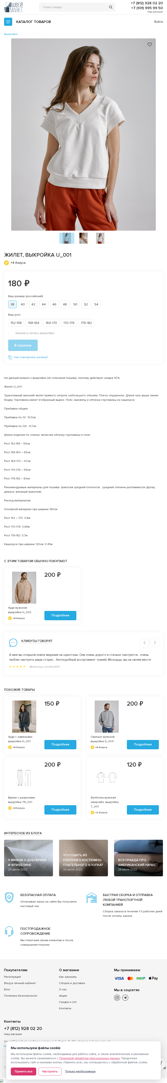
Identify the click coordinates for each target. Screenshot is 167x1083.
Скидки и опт (68, 1002)
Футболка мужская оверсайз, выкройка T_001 (105, 802)
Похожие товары (19, 690)
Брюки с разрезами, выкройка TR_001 (21, 800)
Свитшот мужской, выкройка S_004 (103, 739)
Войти (158, 22)
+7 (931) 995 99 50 (147, 8)
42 (33, 304)
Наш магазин (155, 11)
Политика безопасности (20, 995)
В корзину (23, 345)
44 (44, 304)
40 (23, 304)
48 (65, 304)
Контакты (65, 1008)
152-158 (16, 323)
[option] (83, 134)
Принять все (23, 1071)
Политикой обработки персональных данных (89, 1058)
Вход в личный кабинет (20, 983)
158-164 (33, 323)
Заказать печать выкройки (34, 333)
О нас (63, 989)
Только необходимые (80, 1071)
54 (96, 304)
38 (12, 304)
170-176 (69, 323)
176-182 (86, 323)
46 (54, 304)
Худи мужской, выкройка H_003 (19, 610)
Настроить (50, 1071)
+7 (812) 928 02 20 (147, 3)
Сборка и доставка (72, 983)
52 (86, 304)
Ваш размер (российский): (26, 296)
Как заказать (68, 977)
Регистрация (12, 977)
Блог (7, 989)
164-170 (51, 323)
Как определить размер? (31, 357)
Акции (63, 995)
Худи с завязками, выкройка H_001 (20, 739)
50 (75, 304)
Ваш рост (14, 314)
